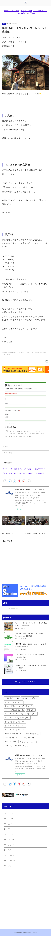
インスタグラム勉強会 (14, 710)
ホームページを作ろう (25, 681)
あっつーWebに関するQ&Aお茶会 (18, 706)
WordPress (10, 742)
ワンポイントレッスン (15, 722)
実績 (4, 23)
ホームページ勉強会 (13, 702)
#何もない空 (21, 745)
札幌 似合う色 (32, 734)
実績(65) (4, 352)
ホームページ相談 (30, 698)
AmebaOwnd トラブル (15, 730)
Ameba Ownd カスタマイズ (17, 718)
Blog (24, 742)
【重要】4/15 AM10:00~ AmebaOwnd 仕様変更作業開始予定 (25, 473)
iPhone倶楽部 (27, 738)
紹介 (8, 745)
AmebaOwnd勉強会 (14, 734)
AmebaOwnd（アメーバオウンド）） (20, 714)
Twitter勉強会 (11, 738)
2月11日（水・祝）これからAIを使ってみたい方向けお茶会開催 (25, 469)
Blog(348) (9, 354)
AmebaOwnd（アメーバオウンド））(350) (21, 352)
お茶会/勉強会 (12, 698)
